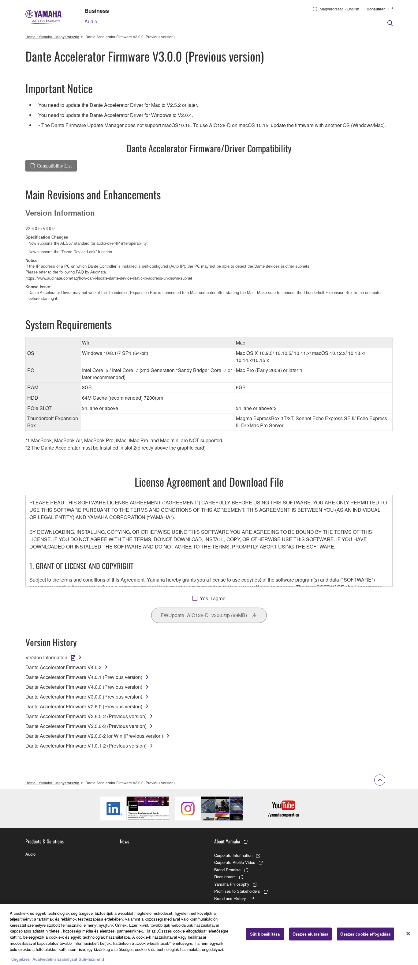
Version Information (46, 657)
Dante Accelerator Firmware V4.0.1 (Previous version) (83, 676)
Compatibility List (54, 165)
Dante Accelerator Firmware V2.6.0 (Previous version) (83, 706)
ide (82, 949)
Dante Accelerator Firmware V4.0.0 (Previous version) (83, 686)
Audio (90, 21)
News (124, 841)
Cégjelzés (20, 959)
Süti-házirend (91, 959)
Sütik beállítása (265, 934)
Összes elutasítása (310, 934)
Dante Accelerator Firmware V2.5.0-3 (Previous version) (86, 725)
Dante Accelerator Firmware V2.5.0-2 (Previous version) (86, 716)
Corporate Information (233, 855)
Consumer (376, 9)
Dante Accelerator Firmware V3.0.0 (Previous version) (83, 696)
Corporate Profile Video (234, 862)
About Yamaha (227, 841)
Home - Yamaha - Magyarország (52, 36)
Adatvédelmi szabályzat (54, 959)
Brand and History (230, 898)
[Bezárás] (408, 933)
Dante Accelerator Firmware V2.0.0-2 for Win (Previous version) (94, 735)
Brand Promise (227, 870)
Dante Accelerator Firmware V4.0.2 (63, 667)
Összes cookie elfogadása (365, 934)
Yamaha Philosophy (231, 884)
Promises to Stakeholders (237, 891)
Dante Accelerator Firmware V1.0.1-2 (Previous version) (86, 745)
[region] (209, 934)
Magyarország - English (339, 8)
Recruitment (225, 877)
